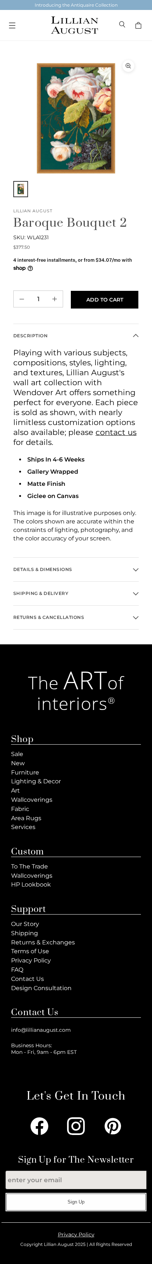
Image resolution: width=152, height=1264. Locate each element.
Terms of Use (30, 951)
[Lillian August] (74, 25)
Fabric (20, 808)
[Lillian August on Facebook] (39, 1126)
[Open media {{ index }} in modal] (76, 118)
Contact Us (27, 978)
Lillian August (33, 211)
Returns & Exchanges (43, 942)
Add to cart (104, 299)
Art (15, 790)
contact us (116, 432)
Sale (17, 754)
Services (23, 827)
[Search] (123, 25)
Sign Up (76, 1202)
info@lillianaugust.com (41, 1030)
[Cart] (139, 25)
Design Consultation (41, 988)
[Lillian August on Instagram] (76, 1126)
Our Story (25, 923)
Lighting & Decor (36, 781)
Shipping (24, 933)
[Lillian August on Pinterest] (112, 1126)
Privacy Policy (31, 960)
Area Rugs (26, 818)
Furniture (25, 772)
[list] (76, 118)
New (18, 763)
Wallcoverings (31, 799)
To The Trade (29, 866)
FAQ (17, 969)
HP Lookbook (31, 884)
